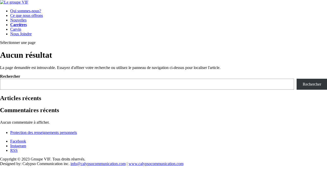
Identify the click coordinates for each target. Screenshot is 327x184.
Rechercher (10, 76)
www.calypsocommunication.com (156, 164)
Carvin (15, 29)
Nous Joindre (21, 34)
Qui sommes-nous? (25, 11)
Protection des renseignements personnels (43, 132)
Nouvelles (18, 20)
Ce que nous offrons (26, 15)
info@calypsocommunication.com (98, 164)
